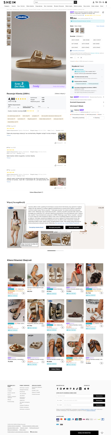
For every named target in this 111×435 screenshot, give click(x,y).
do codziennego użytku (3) (14, 115)
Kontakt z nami (35, 390)
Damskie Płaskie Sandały (34, 9)
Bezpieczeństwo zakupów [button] (81, 81)
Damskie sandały (24, 9)
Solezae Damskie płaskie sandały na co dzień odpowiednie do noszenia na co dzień (75, 289)
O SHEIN (10, 390)
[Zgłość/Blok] (65, 143)
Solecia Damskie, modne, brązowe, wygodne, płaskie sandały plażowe (94, 289)
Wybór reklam (23, 429)
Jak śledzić (22, 395)
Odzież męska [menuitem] (68, 6)
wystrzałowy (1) (21, 118)
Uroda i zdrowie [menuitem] (95, 6)
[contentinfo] (80, 420)
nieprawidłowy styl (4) (13, 121)
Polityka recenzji (11, 101)
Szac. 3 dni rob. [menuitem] (21, 6)
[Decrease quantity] (75, 58)
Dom (8, 9)
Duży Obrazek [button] (100, 26)
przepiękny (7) (35, 115)
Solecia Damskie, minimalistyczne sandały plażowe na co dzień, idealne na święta (16, 359)
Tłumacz (9, 135)
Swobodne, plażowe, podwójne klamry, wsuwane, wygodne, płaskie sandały (36, 323)
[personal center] (94, 2)
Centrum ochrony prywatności (14, 426)
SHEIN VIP (22, 400)
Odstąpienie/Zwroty (24, 389)
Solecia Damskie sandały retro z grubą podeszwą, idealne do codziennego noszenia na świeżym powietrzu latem (55, 325)
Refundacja (22, 391)
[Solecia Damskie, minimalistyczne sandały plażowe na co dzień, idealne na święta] (16, 345)
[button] (103, 2)
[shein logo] (9, 2)
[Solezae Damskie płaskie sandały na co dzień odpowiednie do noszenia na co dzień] (75, 274)
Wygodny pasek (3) (32, 118)
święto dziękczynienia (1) (45, 118)
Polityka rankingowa (24, 407)
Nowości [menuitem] (14, 6)
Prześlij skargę (11, 401)
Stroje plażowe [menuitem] (38, 6)
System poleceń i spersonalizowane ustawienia (18, 431)
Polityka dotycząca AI (34, 428)
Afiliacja (9, 399)
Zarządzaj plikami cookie (13, 428)
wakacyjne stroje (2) (58, 118)
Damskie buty (16, 9)
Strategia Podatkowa (24, 405)
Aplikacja (87, 385)
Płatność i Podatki (36, 392)
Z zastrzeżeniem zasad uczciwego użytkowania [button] (86, 78)
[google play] (88, 389)
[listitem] (16, 280)
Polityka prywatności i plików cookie (89, 409)
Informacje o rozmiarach (22, 398)
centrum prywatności (90, 410)
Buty (11, 9)
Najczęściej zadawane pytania (37, 388)
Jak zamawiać (23, 393)
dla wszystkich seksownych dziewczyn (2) (51, 115)
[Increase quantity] (81, 58)
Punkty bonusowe (36, 394)
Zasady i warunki (11, 392)
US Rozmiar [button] (79, 36)
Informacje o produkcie (25, 409)
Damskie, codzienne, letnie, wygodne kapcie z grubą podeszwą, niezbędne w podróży (75, 358)
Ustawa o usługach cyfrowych (12, 397)
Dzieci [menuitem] (101, 6)
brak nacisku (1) (11, 118)
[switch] (37, 111)
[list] (69, 388)
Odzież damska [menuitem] (30, 6)
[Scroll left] (104, 6)
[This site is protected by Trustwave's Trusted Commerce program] (57, 424)
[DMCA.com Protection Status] (61, 424)
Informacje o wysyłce (24, 387)
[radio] (72, 30)
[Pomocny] (55, 143)
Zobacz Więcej (55, 369)
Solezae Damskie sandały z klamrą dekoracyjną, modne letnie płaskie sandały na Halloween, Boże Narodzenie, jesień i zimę (94, 359)
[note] (16, 285)
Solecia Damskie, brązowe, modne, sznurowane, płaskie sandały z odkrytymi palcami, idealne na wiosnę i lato (55, 289)
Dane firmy (10, 389)
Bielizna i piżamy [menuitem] (78, 6)
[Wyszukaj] (75, 2)
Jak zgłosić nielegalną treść (25, 403)
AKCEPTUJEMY (60, 416)
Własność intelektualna (13, 429)
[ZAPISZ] (102, 433)
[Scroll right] (106, 6)
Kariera (9, 394)
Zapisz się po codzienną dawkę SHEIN (66, 393)
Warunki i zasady (24, 428)
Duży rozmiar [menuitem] (87, 6)
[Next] (102, 227)
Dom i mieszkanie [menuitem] (48, 6)
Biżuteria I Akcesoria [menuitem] (59, 6)
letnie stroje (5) (26, 115)
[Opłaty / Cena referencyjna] (77, 18)
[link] (96, 2)
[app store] (85, 389)
